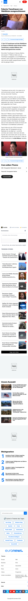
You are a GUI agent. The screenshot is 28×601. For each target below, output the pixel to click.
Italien (8, 533)
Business (3, 562)
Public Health (8, 529)
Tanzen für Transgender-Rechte (9, 171)
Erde (16, 562)
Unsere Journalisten (6, 575)
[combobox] (14, 513)
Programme (18, 572)
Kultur (16, 568)
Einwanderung (18, 533)
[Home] (1, 5)
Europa (3, 559)
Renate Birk (5, 34)
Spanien (10, 526)
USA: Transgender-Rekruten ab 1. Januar (11, 168)
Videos (2, 572)
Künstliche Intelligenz (14, 536)
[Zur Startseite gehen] (5, 2)
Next (2, 565)
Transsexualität (7, 176)
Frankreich (20, 540)
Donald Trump (9, 540)
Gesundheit (14, 544)
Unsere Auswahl (8, 382)
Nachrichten (6, 5)
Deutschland (19, 529)
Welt (11, 5)
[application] (14, 22)
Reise (2, 568)
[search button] (25, 513)
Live (25, 1)
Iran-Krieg (8, 522)
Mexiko (15, 5)
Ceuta (18, 526)
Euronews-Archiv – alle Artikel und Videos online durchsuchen (21, 576)
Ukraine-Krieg (18, 522)
